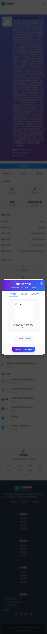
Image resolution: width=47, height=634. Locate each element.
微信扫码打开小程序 (23, 349)
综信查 (13, 293)
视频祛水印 (35, 293)
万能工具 (23, 293)
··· (41, 293)
